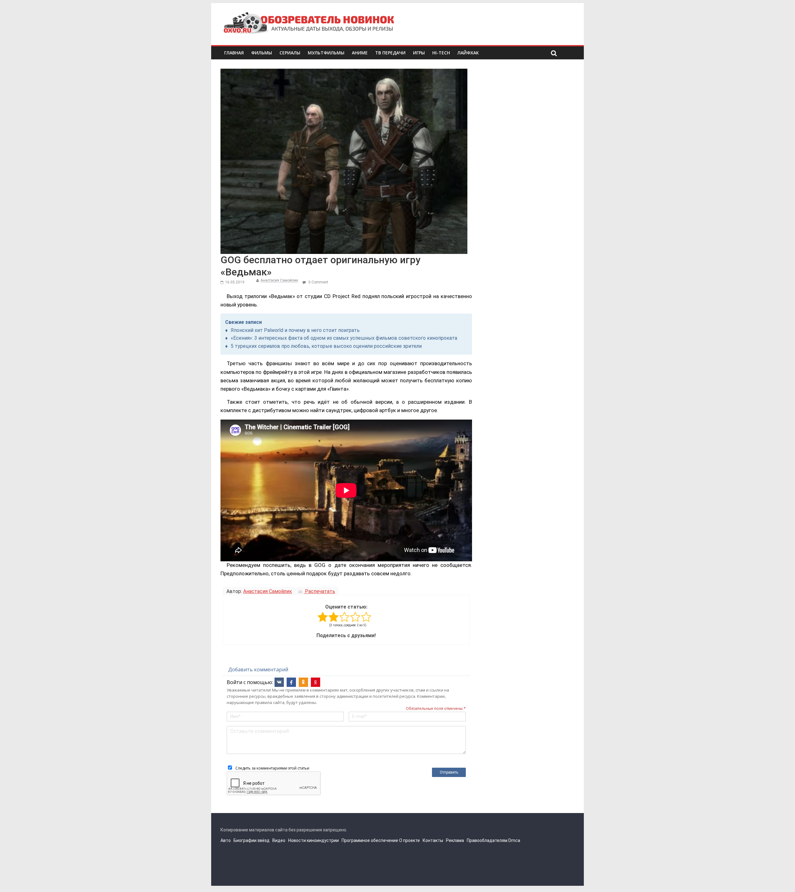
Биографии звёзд (252, 840)
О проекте (409, 840)
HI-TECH (441, 53)
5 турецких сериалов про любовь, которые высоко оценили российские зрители (326, 346)
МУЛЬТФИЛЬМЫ (326, 53)
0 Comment (317, 282)
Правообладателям (487, 840)
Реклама (455, 840)
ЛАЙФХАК (468, 53)
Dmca (514, 840)
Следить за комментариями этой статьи (272, 768)
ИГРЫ (419, 53)
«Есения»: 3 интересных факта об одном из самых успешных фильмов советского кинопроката (344, 338)
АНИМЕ (360, 53)
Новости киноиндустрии (313, 840)
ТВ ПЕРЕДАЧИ (390, 53)
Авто (225, 840)
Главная (234, 53)
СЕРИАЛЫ (289, 53)
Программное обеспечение (370, 840)
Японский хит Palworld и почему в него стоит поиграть (295, 330)
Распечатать (319, 591)
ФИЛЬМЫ (261, 53)
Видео (278, 840)
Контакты (433, 840)
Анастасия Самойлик (279, 280)
